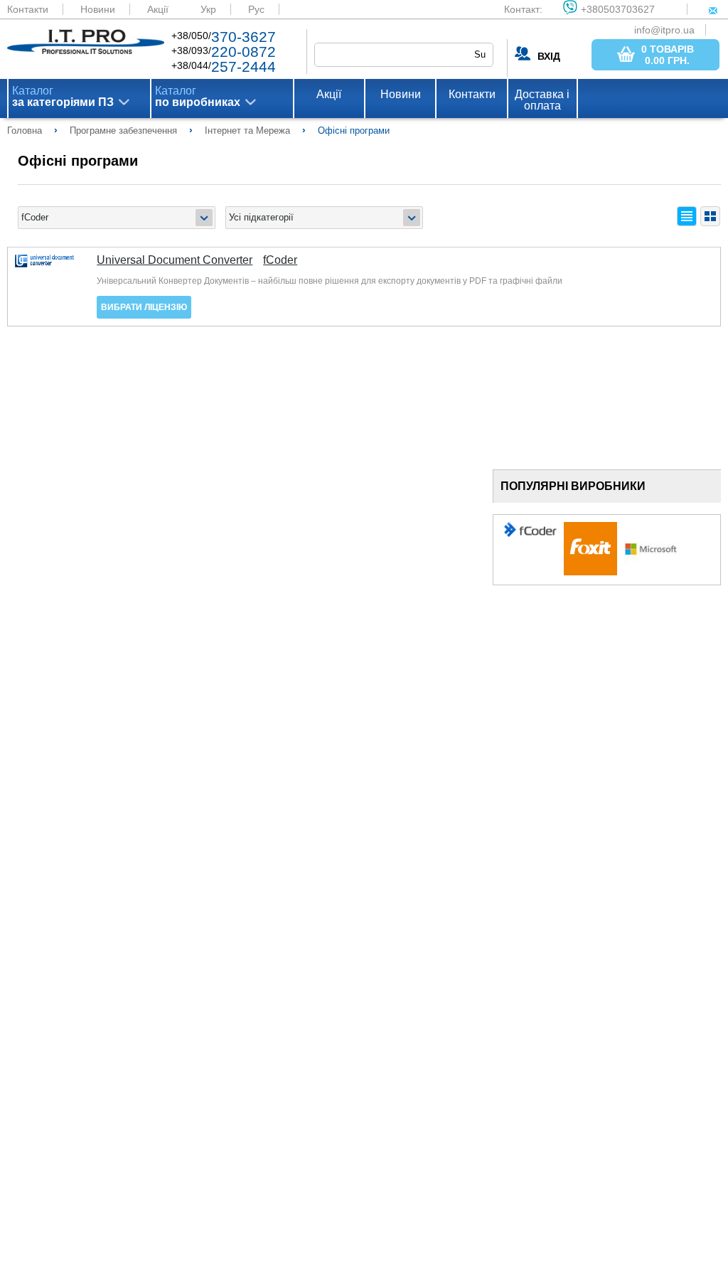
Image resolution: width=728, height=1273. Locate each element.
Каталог (63, 96)
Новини (97, 9)
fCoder (280, 260)
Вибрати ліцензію (144, 307)
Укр (208, 9)
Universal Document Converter (174, 260)
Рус (256, 9)
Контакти (27, 9)
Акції (157, 9)
